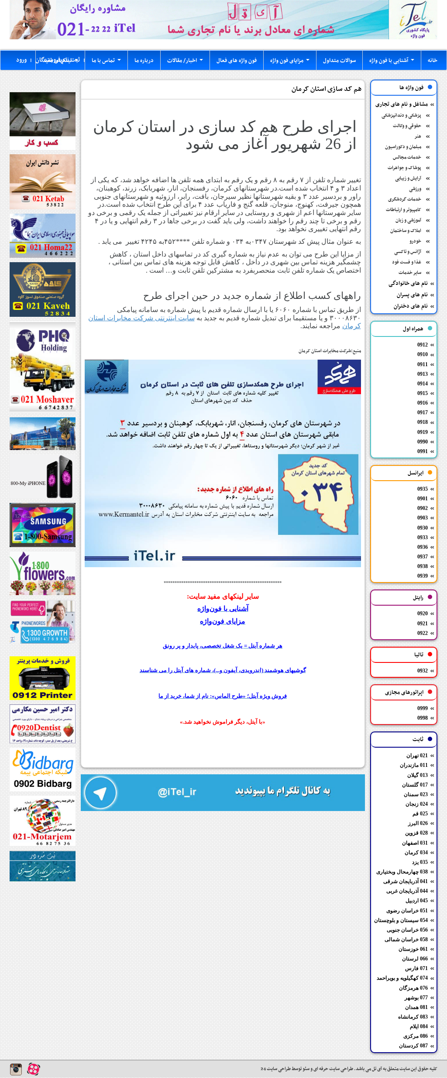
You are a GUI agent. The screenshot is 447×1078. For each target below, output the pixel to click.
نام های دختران (411, 306)
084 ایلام (419, 1026)
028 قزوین (416, 833)
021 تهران (417, 755)
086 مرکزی (415, 1036)
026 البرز (418, 823)
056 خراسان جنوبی (407, 930)
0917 (422, 412)
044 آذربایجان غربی (407, 891)
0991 (422, 451)
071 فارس (416, 968)
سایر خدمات (410, 273)
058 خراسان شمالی (406, 939)
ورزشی (415, 189)
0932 (422, 671)
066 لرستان (415, 959)
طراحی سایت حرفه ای (333, 1069)
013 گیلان (417, 775)
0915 (422, 393)
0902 (422, 508)
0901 (422, 499)
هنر (417, 136)
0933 (422, 537)
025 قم (420, 814)
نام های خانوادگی (408, 283)
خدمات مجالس (407, 157)
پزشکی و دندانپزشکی (401, 115)
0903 (422, 518)
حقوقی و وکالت (407, 126)
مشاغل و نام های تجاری (401, 104)
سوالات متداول (339, 61)
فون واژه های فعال (237, 61)
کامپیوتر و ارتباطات (403, 210)
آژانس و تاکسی (407, 252)
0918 (422, 422)
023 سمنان (416, 794)
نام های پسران (412, 295)
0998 (422, 718)
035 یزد (420, 862)
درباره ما (144, 61)
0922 (422, 633)
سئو (305, 1069)
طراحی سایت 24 (276, 1069)
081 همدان (416, 1007)
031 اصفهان (415, 843)
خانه (432, 61)
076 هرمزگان (413, 988)
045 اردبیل (417, 901)
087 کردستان (413, 1046)
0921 (422, 623)
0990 (422, 442)
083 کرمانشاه (413, 1017)
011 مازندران (414, 765)
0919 (422, 432)
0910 (422, 354)
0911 (422, 364)
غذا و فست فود (406, 262)
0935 (422, 489)
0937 (422, 557)
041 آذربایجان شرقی (405, 881)
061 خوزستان (413, 949)
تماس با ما (108, 63)
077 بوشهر (416, 998)
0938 (422, 566)
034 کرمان (416, 852)
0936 (422, 547)
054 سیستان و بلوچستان (401, 920)
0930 (422, 528)
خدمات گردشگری (404, 199)
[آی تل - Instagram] (16, 1069)
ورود (21, 60)
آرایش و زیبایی (408, 178)
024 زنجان (417, 804)
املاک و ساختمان (405, 231)
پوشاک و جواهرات (404, 168)
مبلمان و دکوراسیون (403, 147)
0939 (422, 576)
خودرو (415, 241)
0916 (422, 403)
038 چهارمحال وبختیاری (402, 872)
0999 (422, 708)
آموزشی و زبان (408, 220)
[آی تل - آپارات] (33, 1069)
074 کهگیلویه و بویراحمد (402, 978)
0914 (422, 384)
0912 (422, 345)
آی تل (377, 1069)
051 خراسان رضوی (407, 911)
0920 (422, 613)
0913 (422, 374)
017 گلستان (415, 785)
